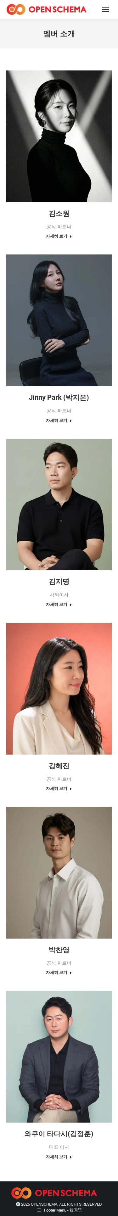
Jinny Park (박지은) (59, 397)
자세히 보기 (56, 236)
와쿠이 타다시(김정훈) (59, 1134)
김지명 (59, 581)
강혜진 (59, 766)
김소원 (59, 213)
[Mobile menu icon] (105, 9)
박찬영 (59, 950)
